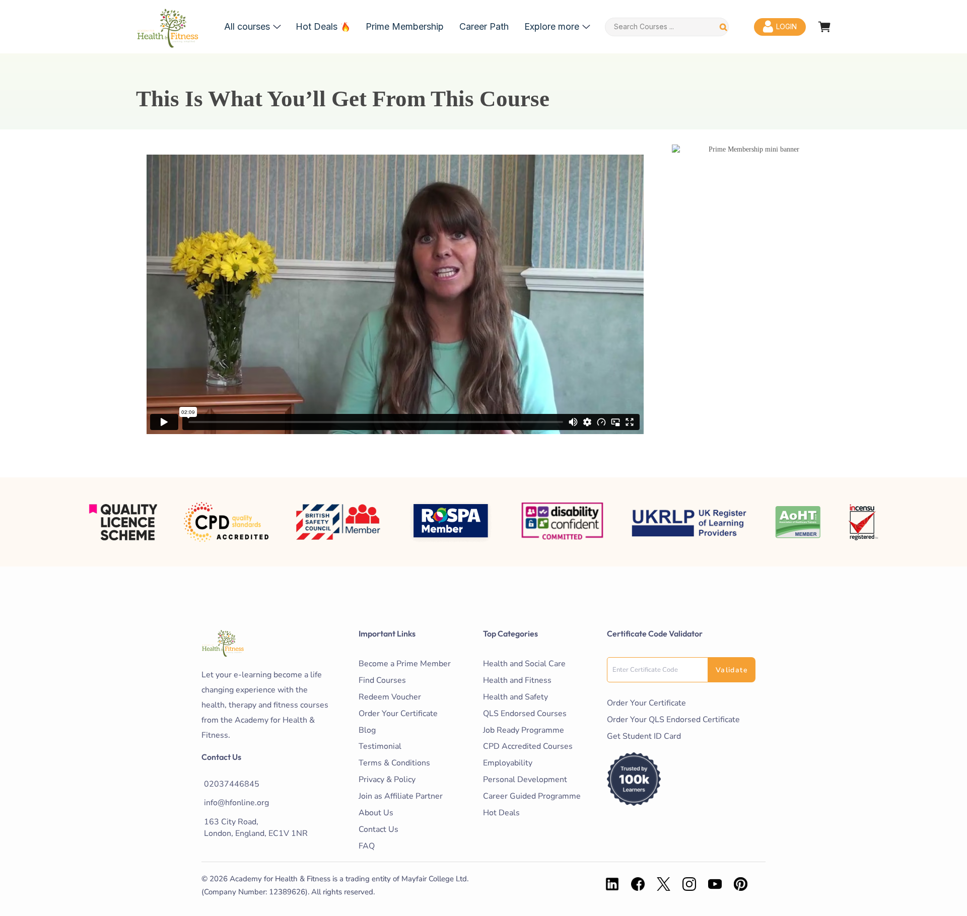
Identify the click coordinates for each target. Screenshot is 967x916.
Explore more (551, 26)
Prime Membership (405, 26)
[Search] (723, 27)
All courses (247, 26)
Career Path (484, 26)
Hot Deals (316, 26)
